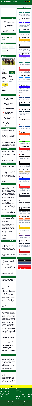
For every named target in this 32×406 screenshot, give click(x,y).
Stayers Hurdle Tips (8, 38)
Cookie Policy (28, 401)
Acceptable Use (23, 401)
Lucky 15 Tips (30, 394)
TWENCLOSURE (25, 265)
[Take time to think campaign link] (16, 386)
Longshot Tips (23, 394)
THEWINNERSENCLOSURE (25, 268)
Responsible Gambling (8, 401)
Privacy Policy (18, 401)
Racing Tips (18, 392)
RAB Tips (29, 396)
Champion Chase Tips (9, 37)
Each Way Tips (18, 396)
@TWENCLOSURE (25, 260)
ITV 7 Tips (17, 398)
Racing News (14, 1)
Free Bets (24, 7)
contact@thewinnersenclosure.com (24, 390)
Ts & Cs (13, 401)
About (2, 401)
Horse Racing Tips (7, 1)
